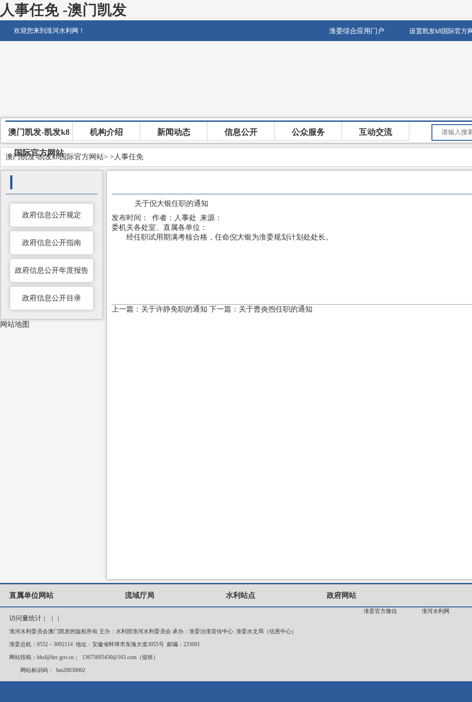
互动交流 (375, 132)
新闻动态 (173, 132)
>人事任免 (126, 157)
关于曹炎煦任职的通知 (276, 309)
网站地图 (15, 324)
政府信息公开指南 (51, 242)
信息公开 (241, 132)
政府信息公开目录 (51, 298)
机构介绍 (106, 132)
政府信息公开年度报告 (51, 270)
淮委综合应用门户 (356, 31)
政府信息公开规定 (51, 215)
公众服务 (308, 132)
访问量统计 (25, 618)
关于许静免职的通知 (174, 309)
